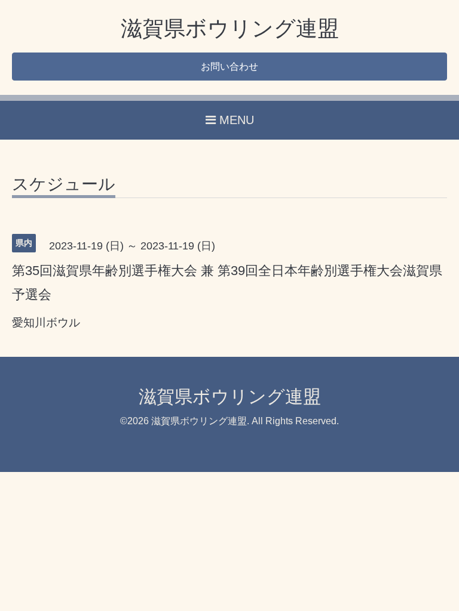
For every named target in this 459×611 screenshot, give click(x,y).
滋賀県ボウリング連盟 (230, 28)
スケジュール (63, 184)
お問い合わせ (229, 66)
